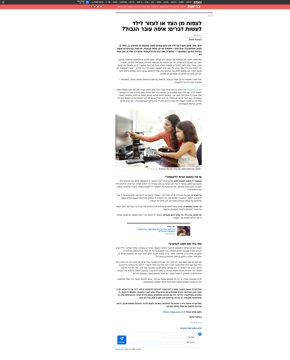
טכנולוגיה (123, 2)
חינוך (191, 322)
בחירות (173, 2)
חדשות (189, 2)
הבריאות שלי (174, 7)
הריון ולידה (154, 7)
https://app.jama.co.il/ (173, 312)
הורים (200, 322)
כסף (152, 2)
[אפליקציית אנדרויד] (101, 6)
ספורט (181, 2)
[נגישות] (3, 2)
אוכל (146, 2)
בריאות (139, 2)
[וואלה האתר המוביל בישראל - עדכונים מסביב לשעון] (197, 2)
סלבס (159, 2)
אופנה (115, 2)
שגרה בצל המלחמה (134, 7)
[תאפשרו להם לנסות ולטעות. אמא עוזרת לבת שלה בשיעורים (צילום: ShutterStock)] (159, 140)
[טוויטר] (94, 6)
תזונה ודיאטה (164, 7)
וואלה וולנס (146, 7)
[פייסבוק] (91, 6)
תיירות (132, 2)
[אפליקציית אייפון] (97, 6)
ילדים (195, 322)
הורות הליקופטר (194, 90)
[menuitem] (188, 2)
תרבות (166, 2)
